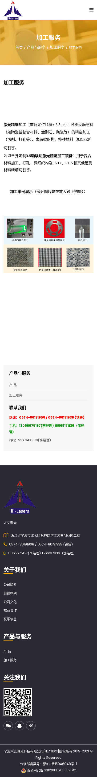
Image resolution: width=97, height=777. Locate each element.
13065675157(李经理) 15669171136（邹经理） (42, 553)
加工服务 (57, 47)
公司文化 (10, 602)
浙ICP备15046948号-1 (60, 764)
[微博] (31, 725)
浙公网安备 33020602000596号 (51, 770)
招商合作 (10, 610)
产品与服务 (36, 47)
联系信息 (10, 619)
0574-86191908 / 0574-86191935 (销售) (41, 544)
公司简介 (10, 584)
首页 (19, 47)
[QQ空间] (19, 725)
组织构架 (10, 593)
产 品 (7, 651)
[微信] (8, 725)
